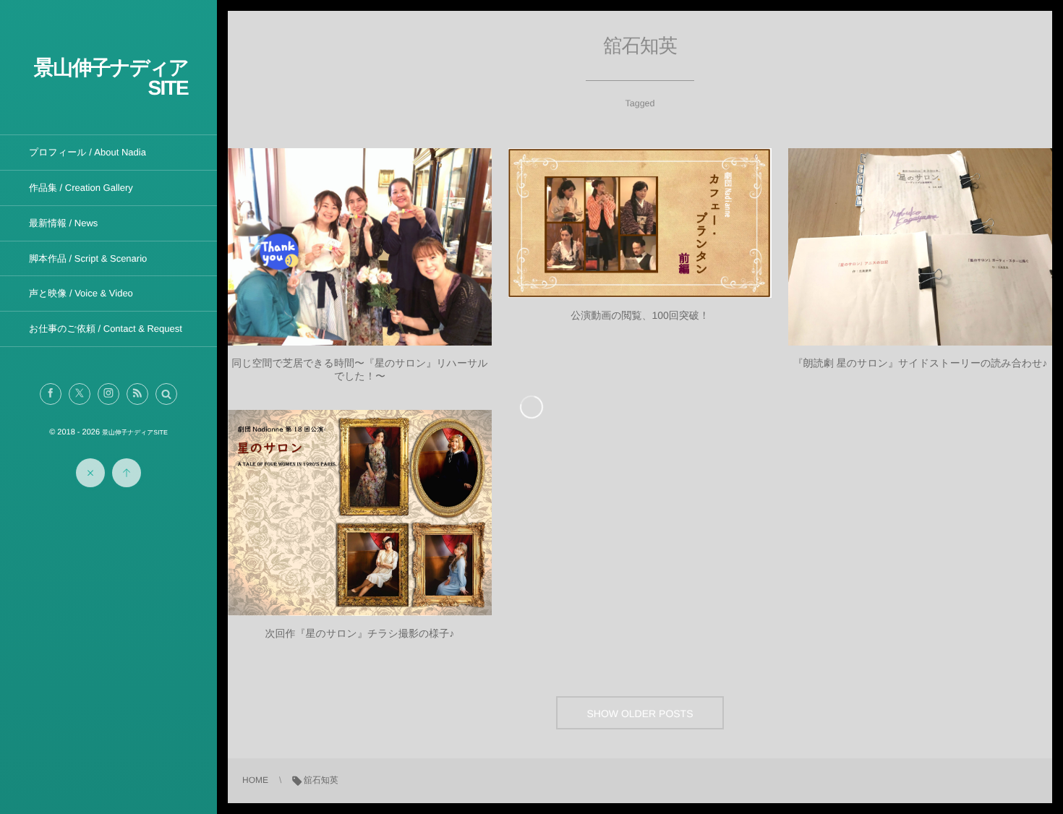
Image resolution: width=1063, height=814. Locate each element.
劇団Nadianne (360, 253)
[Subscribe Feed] (137, 394)
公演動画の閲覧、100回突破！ (640, 315)
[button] (166, 394)
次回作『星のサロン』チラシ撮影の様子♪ (360, 633)
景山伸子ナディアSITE (111, 77)
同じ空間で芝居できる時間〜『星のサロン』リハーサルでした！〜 (359, 369)
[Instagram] (108, 394)
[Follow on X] (79, 394)
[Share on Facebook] (50, 394)
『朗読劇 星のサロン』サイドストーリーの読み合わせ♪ (920, 363)
